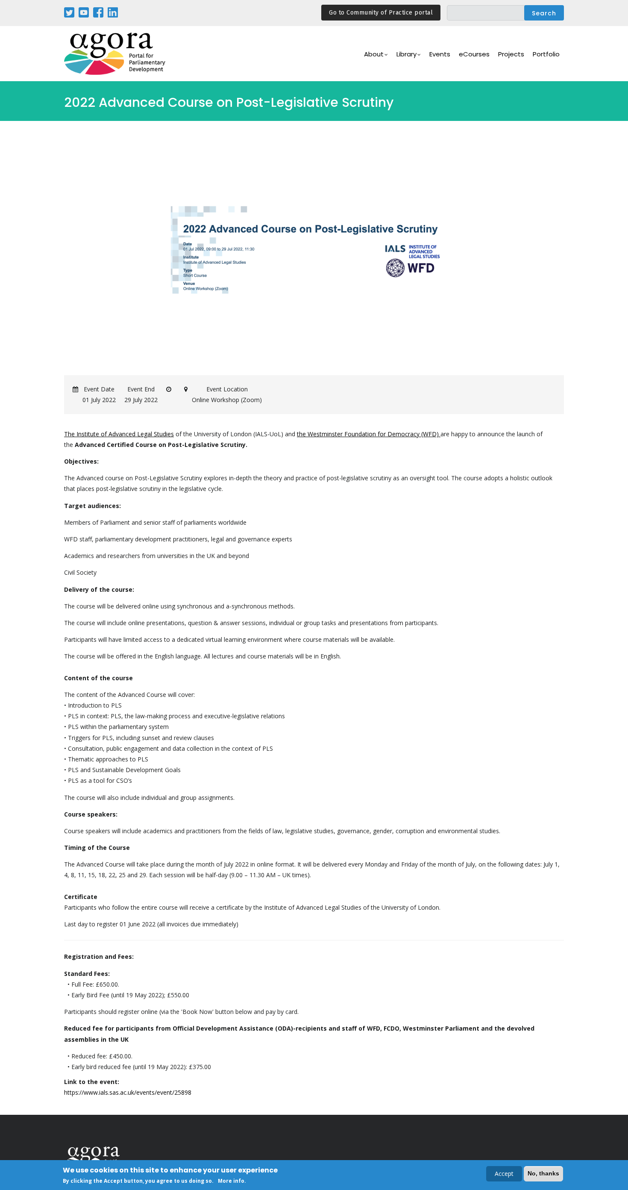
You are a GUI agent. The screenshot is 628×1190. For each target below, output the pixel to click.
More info (231, 1180)
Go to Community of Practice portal (381, 12)
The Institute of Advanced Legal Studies (119, 434)
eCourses (474, 54)
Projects (511, 54)
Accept (504, 1173)
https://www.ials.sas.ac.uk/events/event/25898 (127, 1092)
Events (439, 54)
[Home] (115, 53)
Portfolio (546, 54)
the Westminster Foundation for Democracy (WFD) (368, 434)
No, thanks (543, 1173)
